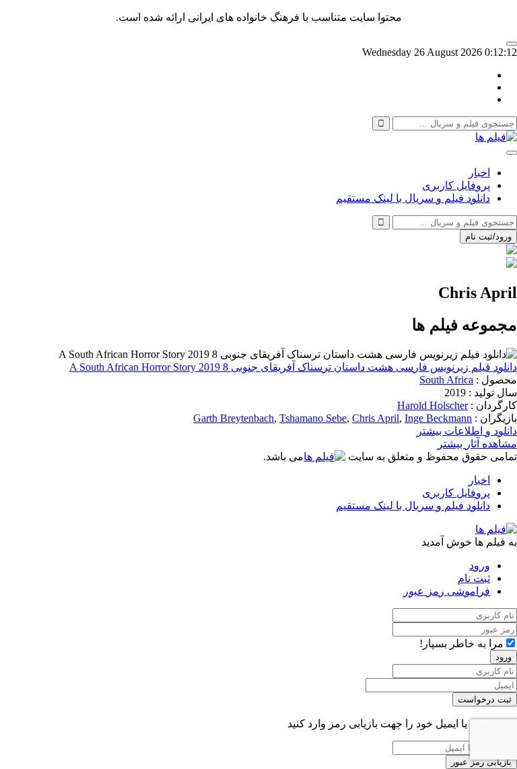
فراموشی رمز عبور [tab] (446, 591)
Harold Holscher (432, 405)
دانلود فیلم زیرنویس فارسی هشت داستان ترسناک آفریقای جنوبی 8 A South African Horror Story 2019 (293, 367)
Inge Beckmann (438, 418)
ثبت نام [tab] (474, 578)
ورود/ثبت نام (488, 236)
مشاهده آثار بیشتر (477, 443)
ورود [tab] (479, 565)
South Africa (446, 380)
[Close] (511, 44)
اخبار (479, 172)
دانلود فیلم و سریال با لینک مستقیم (413, 198)
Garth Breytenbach (233, 418)
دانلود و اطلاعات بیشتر (467, 431)
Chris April (375, 418)
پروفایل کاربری (456, 185)
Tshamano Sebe (313, 418)
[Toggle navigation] (511, 153)
